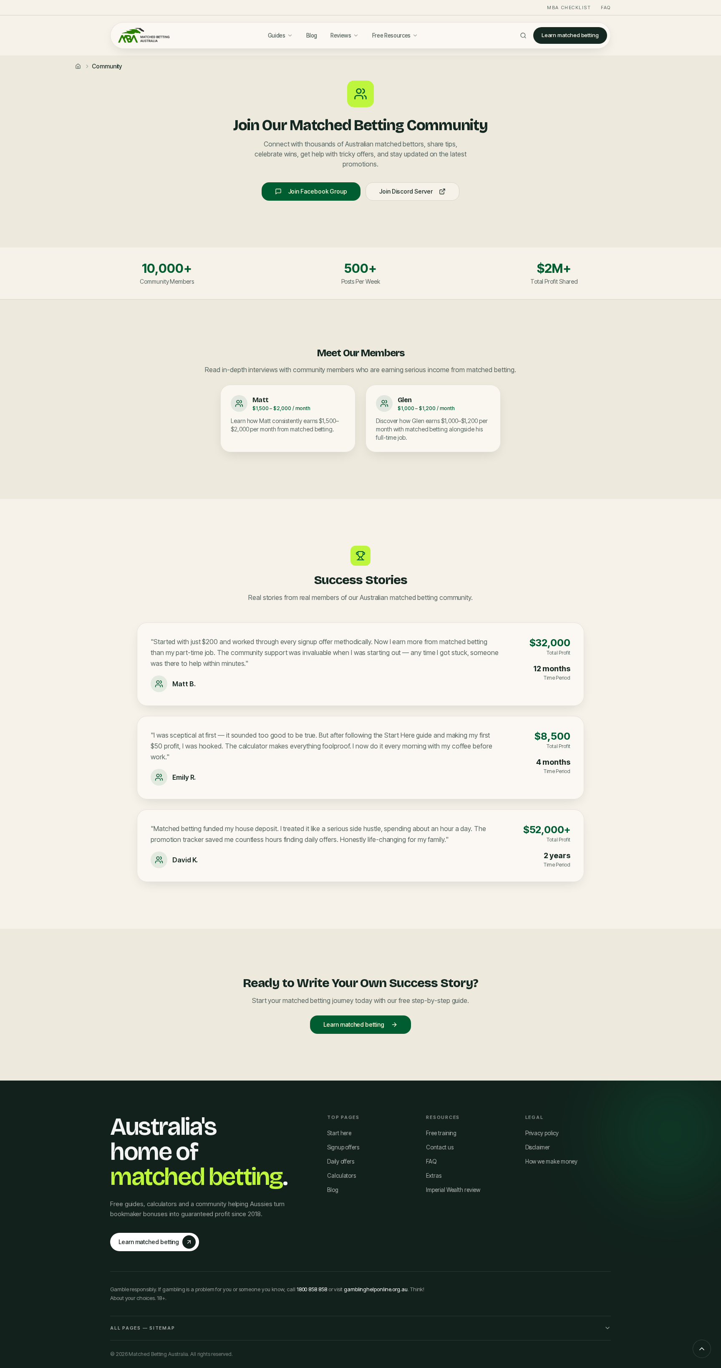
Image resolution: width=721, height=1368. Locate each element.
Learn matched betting (570, 35)
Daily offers (340, 1161)
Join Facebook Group (317, 191)
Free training (441, 1133)
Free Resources (391, 35)
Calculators (341, 1175)
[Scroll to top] (702, 1349)
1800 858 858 (312, 1289)
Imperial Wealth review (453, 1190)
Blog (312, 35)
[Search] (523, 35)
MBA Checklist (569, 7)
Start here (339, 1133)
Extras (433, 1175)
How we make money (551, 1161)
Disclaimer (537, 1147)
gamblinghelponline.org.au (376, 1289)
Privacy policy (542, 1133)
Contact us (439, 1147)
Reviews (340, 35)
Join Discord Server (405, 191)
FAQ (606, 7)
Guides (276, 35)
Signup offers (343, 1147)
